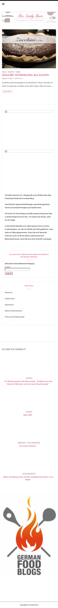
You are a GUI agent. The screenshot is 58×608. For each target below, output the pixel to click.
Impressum (9, 305)
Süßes (18, 72)
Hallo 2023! (27, 415)
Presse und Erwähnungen (14, 317)
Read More (7, 91)
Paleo (4, 72)
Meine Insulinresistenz (13, 311)
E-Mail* (7, 267)
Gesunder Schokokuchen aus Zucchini (25, 74)
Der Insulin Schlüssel (27, 446)
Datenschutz (10, 299)
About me (8, 292)
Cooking (29, 378)
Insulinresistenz (34, 442)
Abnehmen (22, 442)
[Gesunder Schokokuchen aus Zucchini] (29, 49)
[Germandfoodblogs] (29, 536)
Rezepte (11, 72)
